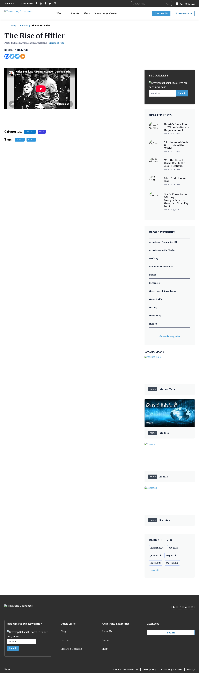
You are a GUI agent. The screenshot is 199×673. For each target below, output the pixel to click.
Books (152, 274)
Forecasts (154, 283)
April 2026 (155, 563)
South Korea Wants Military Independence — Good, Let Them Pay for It (176, 200)
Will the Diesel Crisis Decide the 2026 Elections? (174, 163)
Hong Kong (155, 315)
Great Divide (155, 299)
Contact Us (27, 3)
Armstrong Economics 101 (163, 242)
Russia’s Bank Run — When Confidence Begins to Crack (176, 127)
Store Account (183, 13)
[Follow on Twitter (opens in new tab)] (50, 3)
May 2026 (171, 555)
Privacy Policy (149, 669)
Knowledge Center (105, 13)
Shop (87, 13)
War (41, 132)
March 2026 (172, 563)
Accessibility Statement (171, 669)
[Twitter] (12, 56)
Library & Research (71, 648)
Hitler (20, 139)
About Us (9, 3)
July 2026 (173, 547)
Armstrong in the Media (162, 250)
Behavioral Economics (161, 266)
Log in (171, 632)
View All (154, 570)
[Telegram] (17, 56)
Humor (153, 323)
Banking (153, 258)
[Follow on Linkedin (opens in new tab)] (41, 3)
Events (75, 13)
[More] (23, 56)
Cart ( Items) (187, 4)
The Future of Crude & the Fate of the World (176, 145)
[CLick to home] (7, 25)
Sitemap (191, 669)
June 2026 (155, 555)
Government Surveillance (163, 291)
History (153, 307)
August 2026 (157, 547)
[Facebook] (6, 56)
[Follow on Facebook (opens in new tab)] (45, 3)
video (31, 139)
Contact (106, 640)
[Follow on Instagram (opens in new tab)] (55, 3)
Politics (24, 25)
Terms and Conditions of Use (124, 669)
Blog (59, 13)
